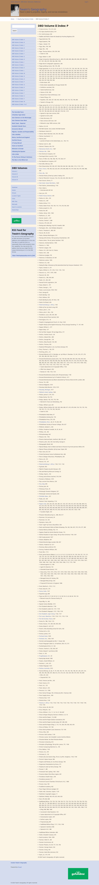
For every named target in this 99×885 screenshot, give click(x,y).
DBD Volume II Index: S (18, 90)
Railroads (14, 204)
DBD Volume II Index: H (18, 59)
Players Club (42, 504)
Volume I (14, 171)
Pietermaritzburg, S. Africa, (46, 464)
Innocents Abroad (17, 129)
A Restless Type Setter (18, 115)
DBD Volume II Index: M (18, 73)
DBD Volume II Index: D (18, 48)
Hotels (14, 190)
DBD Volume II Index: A (18, 39)
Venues (14, 193)
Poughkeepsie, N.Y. (44, 656)
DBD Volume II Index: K (18, 68)
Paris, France (42, 168)
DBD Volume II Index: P (18, 82)
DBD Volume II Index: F (18, 53)
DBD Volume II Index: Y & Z (19, 104)
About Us (17, 2)
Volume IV (15, 179)
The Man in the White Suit (20, 160)
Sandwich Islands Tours (19, 126)
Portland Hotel (43, 636)
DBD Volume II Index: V (18, 98)
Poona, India (42, 591)
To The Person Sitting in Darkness (22, 157)
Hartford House (16, 140)
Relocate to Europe (17, 148)
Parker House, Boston (45, 195)
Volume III (15, 177)
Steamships (15, 210)
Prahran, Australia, (44, 668)
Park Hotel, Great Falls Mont (47, 183)
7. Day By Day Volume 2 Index (24, 19)
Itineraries (31, 2)
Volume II (15, 174)
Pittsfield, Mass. (43, 496)
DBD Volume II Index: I (18, 62)
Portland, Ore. (43, 638)
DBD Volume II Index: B (18, 42)
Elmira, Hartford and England (21, 137)
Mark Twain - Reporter (19, 123)
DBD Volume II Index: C (18, 45)
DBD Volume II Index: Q (18, 84)
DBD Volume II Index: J (18, 65)
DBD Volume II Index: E (18, 51)
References (37, 2)
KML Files (14, 201)
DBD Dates (24, 2)
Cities (13, 198)
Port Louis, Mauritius (45, 616)
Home (12, 2)
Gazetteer (15, 187)
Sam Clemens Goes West (19, 120)
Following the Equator (18, 151)
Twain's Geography (33, 9)
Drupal (20, 867)
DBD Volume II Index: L (18, 70)
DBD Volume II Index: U (18, 96)
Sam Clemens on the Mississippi (21, 117)
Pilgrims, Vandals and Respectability (23, 131)
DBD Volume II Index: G (18, 56)
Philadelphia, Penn (44, 422)
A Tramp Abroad (17, 143)
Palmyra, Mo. (43, 151)
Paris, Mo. (42, 173)
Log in (86, 2)
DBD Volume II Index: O (18, 79)
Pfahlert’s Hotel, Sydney (45, 392)
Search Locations (17, 207)
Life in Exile (15, 154)
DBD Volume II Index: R (18, 87)
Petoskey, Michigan (44, 389)
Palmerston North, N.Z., (46, 149)
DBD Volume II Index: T (18, 93)
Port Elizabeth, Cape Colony (47, 614)
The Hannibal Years (18, 112)
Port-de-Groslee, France (46, 619)
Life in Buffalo (16, 134)
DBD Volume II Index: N (18, 76)
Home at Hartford (17, 146)
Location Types (16, 196)
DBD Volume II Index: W (18, 101)
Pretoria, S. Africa (44, 703)
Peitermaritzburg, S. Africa (46, 305)
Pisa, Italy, (42, 484)
